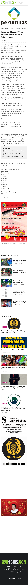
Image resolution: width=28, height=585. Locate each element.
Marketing (15, 568)
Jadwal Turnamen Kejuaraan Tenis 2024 (13, 350)
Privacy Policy (17, 566)
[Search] (24, 3)
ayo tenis (19, 578)
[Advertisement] (14, 483)
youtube (19, 573)
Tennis (4, 327)
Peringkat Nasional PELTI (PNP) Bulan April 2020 (13, 368)
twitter (23, 569)
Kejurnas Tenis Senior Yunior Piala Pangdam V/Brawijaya (19, 261)
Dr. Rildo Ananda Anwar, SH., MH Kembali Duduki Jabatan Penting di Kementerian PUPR (13, 388)
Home (2, 28)
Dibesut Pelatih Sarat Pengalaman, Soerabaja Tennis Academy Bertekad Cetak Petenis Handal (13, 408)
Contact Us (6, 569)
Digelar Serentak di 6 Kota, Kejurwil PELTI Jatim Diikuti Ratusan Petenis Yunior (19, 291)
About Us (9, 566)
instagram (10, 573)
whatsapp (11, 571)
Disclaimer (7, 568)
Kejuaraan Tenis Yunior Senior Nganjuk (15, 151)
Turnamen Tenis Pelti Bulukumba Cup (14, 156)
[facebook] (2, 251)
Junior (15, 263)
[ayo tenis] (8, 3)
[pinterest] (11, 251)
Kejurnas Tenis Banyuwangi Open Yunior (18, 281)
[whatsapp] (8, 251)
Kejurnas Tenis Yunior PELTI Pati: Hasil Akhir (19, 302)
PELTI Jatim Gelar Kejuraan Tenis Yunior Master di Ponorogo (19, 271)
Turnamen (7, 28)
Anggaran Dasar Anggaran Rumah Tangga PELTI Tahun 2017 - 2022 (13, 331)
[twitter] (5, 251)
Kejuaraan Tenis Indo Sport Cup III (13, 153)
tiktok (19, 571)
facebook (15, 569)
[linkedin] (14, 251)
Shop (22, 568)
